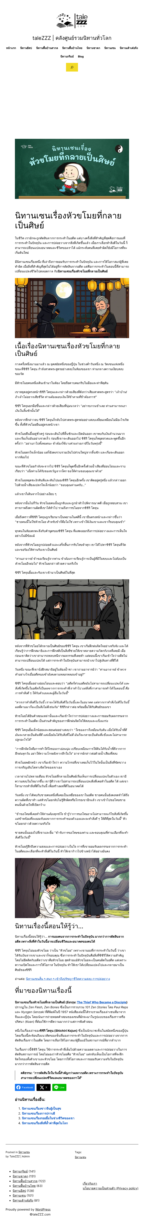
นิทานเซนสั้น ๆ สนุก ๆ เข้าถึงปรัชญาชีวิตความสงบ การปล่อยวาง (68, 979)
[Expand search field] (72, 67)
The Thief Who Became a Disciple (101, 1002)
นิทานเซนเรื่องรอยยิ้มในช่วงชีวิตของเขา (48, 1118)
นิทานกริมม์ (20, 1171)
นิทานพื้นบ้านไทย (24, 1186)
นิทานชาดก (20, 1176)
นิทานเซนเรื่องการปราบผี (38, 1113)
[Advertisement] (72, 114)
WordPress (43, 1209)
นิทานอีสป (19, 1191)
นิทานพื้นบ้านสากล (25, 1181)
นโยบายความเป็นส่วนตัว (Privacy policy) (110, 1188)
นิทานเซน (24, 1152)
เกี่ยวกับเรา (90, 1183)
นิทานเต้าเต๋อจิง (23, 1200)
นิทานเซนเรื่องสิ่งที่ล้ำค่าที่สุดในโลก (45, 1123)
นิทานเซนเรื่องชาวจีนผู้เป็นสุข (41, 1108)
